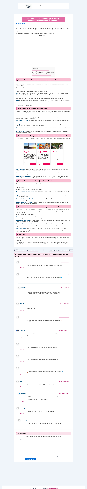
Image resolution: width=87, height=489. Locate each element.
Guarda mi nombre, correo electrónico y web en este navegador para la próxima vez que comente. (42, 456)
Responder (22, 267)
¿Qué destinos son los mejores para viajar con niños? (40, 69)
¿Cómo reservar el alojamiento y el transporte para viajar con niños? (43, 72)
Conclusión (34, 76)
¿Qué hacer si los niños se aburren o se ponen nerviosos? (41, 74)
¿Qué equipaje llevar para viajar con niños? (39, 71)
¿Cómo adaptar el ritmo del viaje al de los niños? (40, 73)
